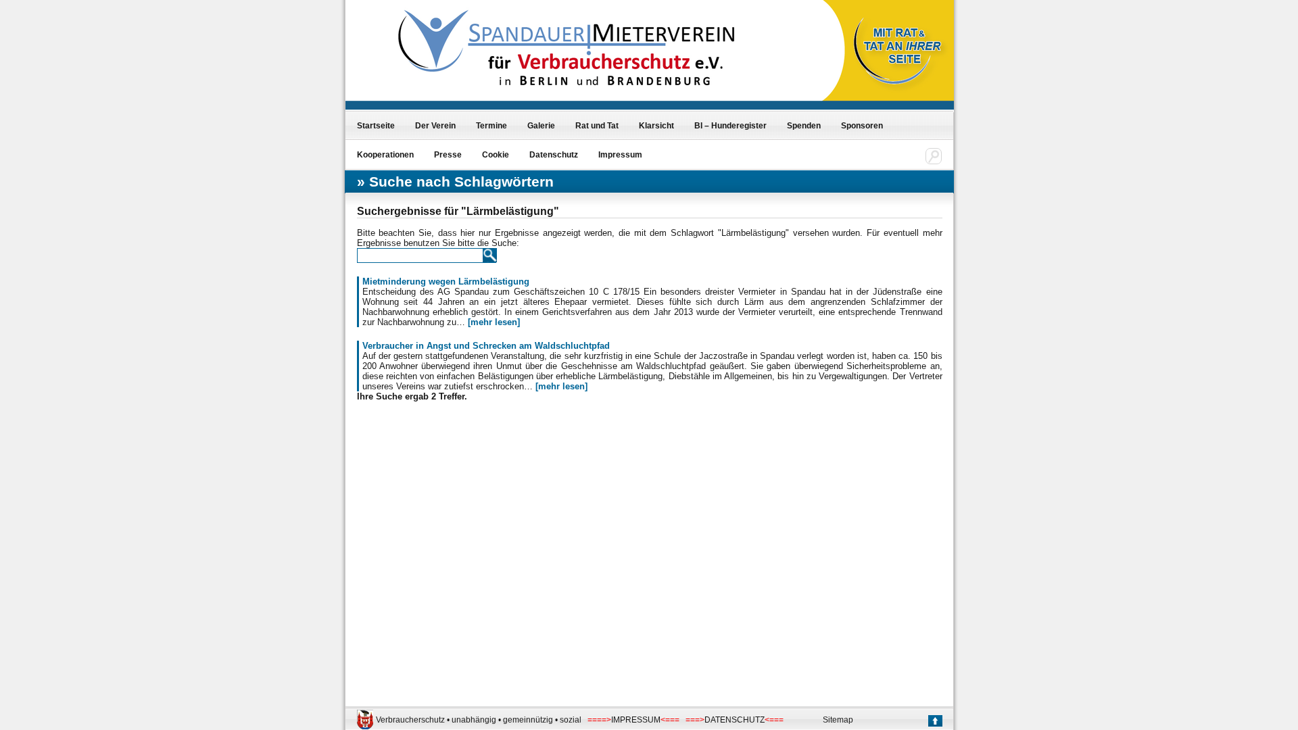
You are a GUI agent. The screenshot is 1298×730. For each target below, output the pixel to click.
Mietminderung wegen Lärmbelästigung (445, 281)
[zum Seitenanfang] (934, 722)
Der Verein (435, 125)
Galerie (541, 125)
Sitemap (838, 720)
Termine (491, 125)
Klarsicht (656, 125)
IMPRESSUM (635, 720)
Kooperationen (385, 155)
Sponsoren (862, 125)
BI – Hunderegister (730, 125)
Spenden (804, 125)
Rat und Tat (597, 125)
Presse (448, 155)
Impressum (620, 155)
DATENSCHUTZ (734, 720)
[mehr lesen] (494, 322)
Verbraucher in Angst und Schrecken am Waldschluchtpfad (486, 346)
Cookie (495, 155)
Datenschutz (553, 155)
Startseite (376, 125)
